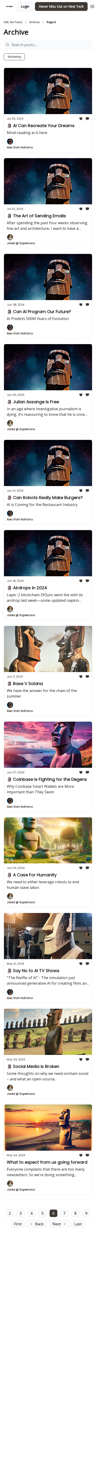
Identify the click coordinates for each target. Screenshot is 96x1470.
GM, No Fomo (13, 22)
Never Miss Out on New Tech (61, 6)
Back (39, 1224)
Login (25, 6)
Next (56, 1224)
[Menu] (92, 5)
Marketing (14, 57)
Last (78, 1224)
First (18, 1224)
